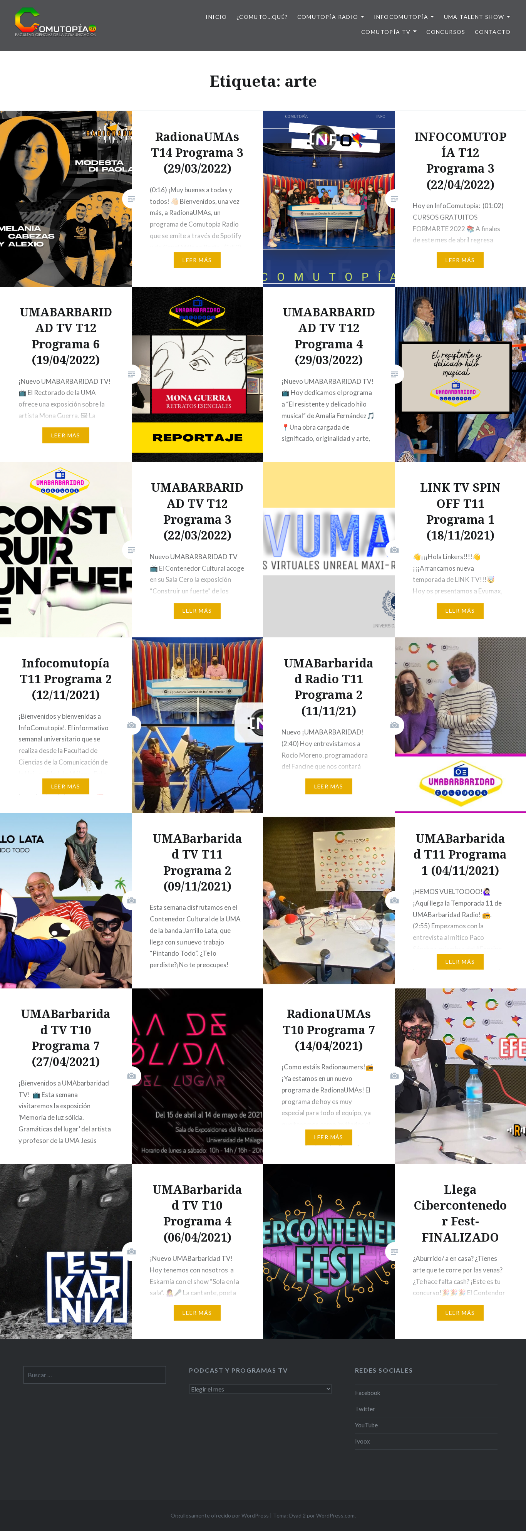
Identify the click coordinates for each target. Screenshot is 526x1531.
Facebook (367, 1392)
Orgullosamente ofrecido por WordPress (220, 1515)
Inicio (216, 16)
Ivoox (362, 1441)
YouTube (366, 1425)
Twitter (365, 1408)
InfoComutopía (401, 16)
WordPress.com (335, 1515)
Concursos (446, 32)
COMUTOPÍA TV (386, 32)
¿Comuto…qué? (262, 16)
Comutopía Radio (327, 16)
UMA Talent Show (474, 16)
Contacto (493, 32)
